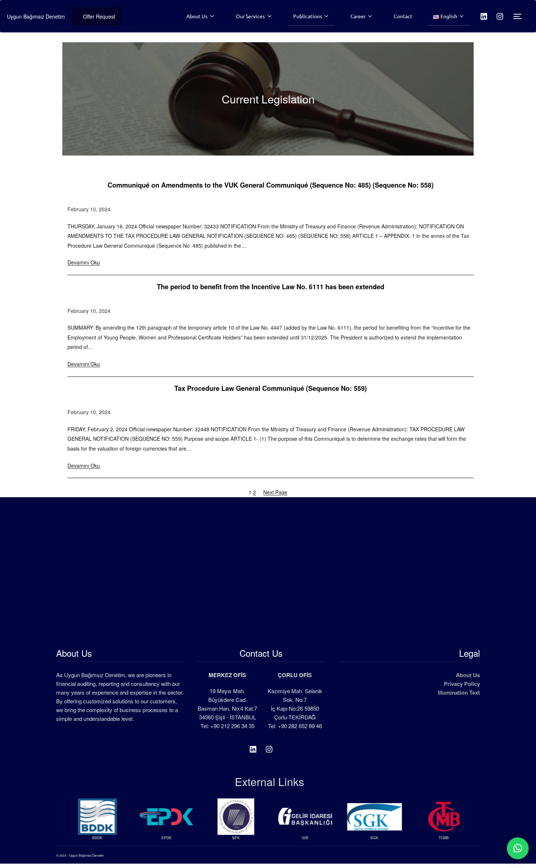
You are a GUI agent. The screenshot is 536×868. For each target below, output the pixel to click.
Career (358, 16)
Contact (403, 16)
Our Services (250, 16)
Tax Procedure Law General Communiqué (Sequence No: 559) (270, 388)
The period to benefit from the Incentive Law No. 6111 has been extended (270, 287)
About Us (196, 16)
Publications (307, 16)
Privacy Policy (462, 684)
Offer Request (99, 16)
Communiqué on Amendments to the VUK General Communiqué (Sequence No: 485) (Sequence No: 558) (271, 185)
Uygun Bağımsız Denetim (36, 16)
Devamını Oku (83, 262)
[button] (518, 848)
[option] (96, 822)
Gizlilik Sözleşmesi (444, 711)
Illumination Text (459, 692)
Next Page (275, 492)
